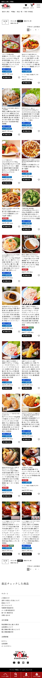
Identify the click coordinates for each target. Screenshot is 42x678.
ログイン (4, 641)
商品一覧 (19, 11)
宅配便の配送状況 (7, 608)
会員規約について (7, 627)
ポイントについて (7, 605)
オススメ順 (13, 21)
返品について (6, 603)
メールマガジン (6, 646)
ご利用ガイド (6, 598)
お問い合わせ (6, 615)
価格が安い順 (27, 21)
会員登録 (5, 643)
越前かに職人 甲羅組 (8, 11)
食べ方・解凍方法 (7, 613)
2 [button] (30, 30)
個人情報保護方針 (8, 632)
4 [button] (35, 30)
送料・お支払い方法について (11, 600)
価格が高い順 (14, 23)
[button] (38, 29)
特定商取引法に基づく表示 (10, 624)
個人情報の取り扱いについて (11, 629)
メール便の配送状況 (8, 610)
